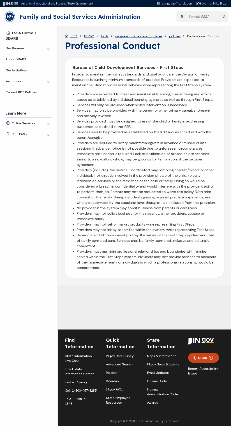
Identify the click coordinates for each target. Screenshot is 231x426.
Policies (111, 373)
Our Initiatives (16, 70)
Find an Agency (76, 382)
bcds (105, 36)
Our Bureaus (14, 48)
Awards (152, 402)
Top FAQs (20, 134)
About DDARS (15, 59)
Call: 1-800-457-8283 (81, 390)
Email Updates (158, 373)
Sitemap (112, 381)
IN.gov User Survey (120, 356)
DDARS (11, 38)
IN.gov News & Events (163, 364)
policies (175, 36)
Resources (13, 81)
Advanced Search (119, 364)
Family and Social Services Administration (80, 16)
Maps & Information (161, 356)
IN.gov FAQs (114, 389)
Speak (202, 358)
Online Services (23, 123)
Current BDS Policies (21, 92)
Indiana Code (157, 381)
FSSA (74, 36)
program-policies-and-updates (138, 36)
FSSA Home (22, 33)
